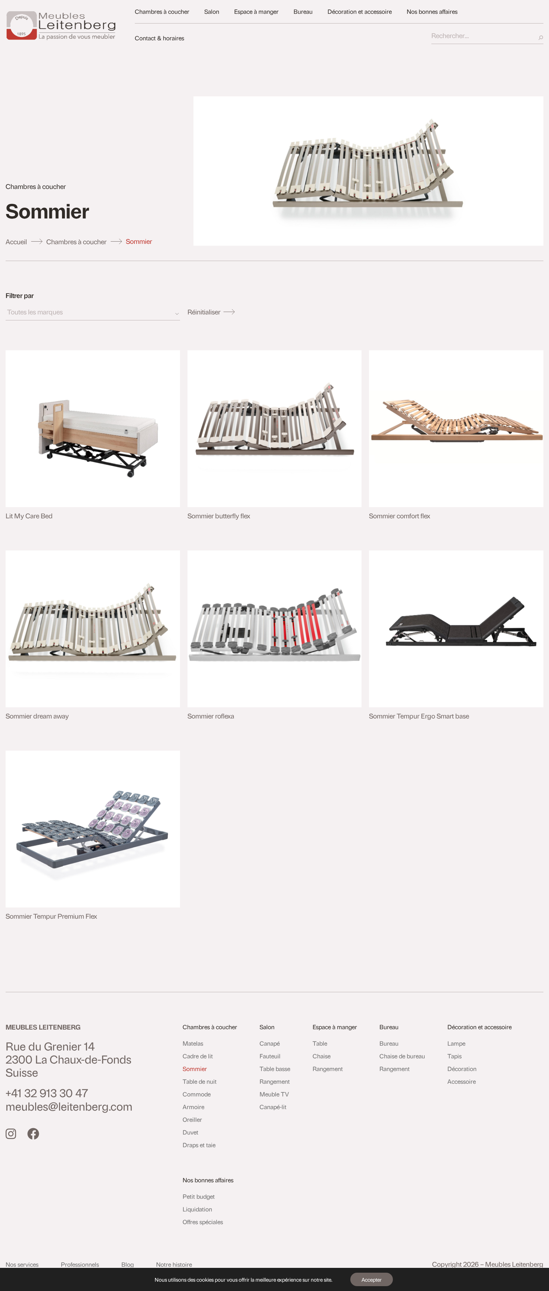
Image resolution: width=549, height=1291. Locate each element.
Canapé (270, 1043)
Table (320, 1043)
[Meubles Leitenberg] (62, 25)
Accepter (372, 1279)
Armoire (193, 1107)
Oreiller (192, 1119)
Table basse (275, 1069)
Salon (211, 11)
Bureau (303, 11)
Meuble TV (274, 1094)
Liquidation (197, 1209)
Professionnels (80, 1264)
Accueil (16, 241)
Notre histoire (174, 1264)
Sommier (195, 1069)
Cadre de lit (198, 1056)
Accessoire (461, 1081)
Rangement (275, 1081)
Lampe (456, 1043)
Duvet (190, 1132)
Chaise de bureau (402, 1056)
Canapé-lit (273, 1107)
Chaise (322, 1056)
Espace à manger (256, 11)
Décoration (462, 1069)
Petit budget (199, 1196)
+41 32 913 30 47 (47, 1092)
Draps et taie (199, 1145)
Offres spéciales (203, 1222)
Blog (127, 1264)
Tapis (454, 1056)
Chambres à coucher (162, 11)
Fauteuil (270, 1056)
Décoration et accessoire (360, 11)
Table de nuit (200, 1081)
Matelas (193, 1043)
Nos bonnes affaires (432, 11)
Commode (197, 1094)
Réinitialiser (203, 311)
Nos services (22, 1264)
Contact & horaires (159, 38)
